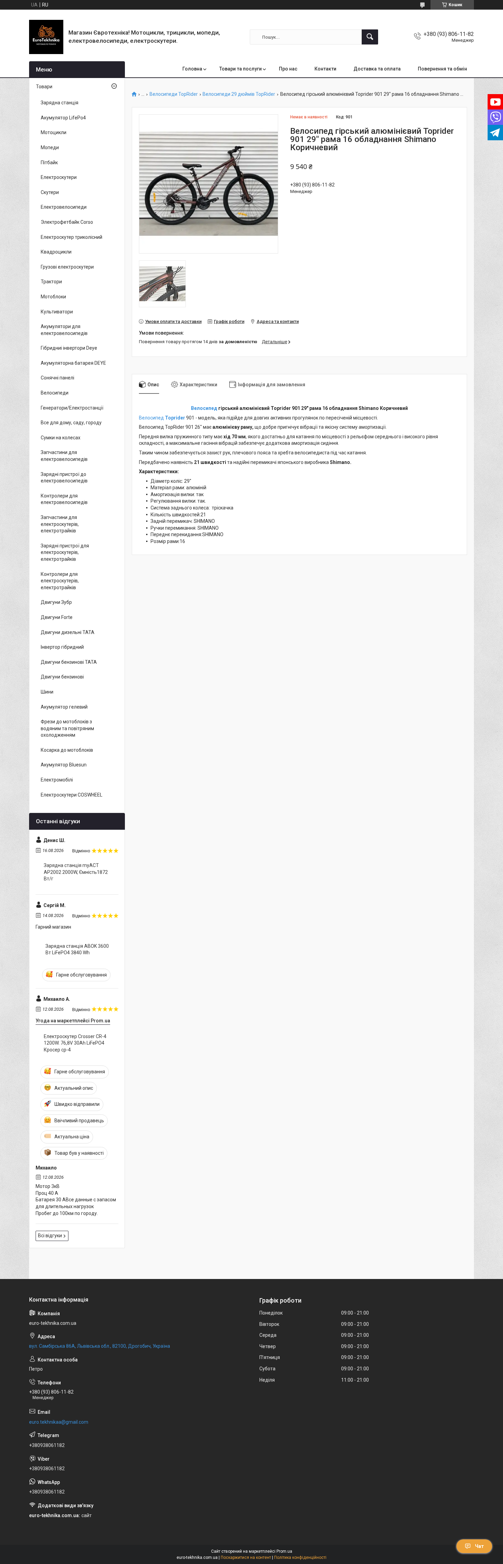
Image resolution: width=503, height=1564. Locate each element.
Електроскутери (59, 177)
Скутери (50, 192)
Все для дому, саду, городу (71, 422)
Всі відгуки (50, 1235)
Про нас (288, 69)
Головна (192, 69)
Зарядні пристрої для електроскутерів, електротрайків (65, 552)
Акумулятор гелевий (64, 707)
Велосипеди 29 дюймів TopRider (239, 94)
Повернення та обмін (442, 69)
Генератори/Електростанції (72, 408)
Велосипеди (54, 393)
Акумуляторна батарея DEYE (73, 363)
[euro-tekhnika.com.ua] (46, 37)
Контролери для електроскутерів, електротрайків (60, 580)
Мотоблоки (53, 296)
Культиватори (57, 311)
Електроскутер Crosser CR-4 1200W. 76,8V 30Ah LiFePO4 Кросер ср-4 (75, 1043)
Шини (47, 692)
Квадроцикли (56, 252)
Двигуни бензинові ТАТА (69, 662)
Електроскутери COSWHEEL (71, 795)
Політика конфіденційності (300, 1557)
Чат (479, 1546)
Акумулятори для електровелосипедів (64, 330)
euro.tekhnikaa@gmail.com (58, 1422)
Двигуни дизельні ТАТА (67, 632)
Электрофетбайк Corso (67, 222)
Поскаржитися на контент (246, 1557)
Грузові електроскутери (67, 267)
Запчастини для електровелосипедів (64, 456)
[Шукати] (370, 36)
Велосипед (204, 408)
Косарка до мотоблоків (67, 750)
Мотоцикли (53, 132)
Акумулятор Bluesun (64, 764)
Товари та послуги (240, 69)
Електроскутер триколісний (71, 237)
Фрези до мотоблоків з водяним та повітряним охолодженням (67, 728)
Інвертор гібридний (62, 647)
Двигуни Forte (57, 617)
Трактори (51, 281)
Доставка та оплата (377, 69)
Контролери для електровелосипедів (64, 499)
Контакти (325, 69)
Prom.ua (284, 1551)
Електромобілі (57, 780)
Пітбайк (49, 162)
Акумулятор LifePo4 (63, 117)
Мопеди (50, 147)
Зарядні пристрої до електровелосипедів (64, 477)
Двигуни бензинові (62, 677)
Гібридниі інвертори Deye (69, 348)
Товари (44, 86)
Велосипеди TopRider (174, 94)
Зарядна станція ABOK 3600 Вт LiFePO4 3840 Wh (77, 949)
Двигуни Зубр (56, 602)
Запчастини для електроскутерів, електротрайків (60, 524)
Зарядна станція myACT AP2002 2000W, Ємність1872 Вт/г (76, 872)
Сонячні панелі (57, 377)
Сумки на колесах (60, 437)
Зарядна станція (59, 102)
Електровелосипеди (64, 207)
